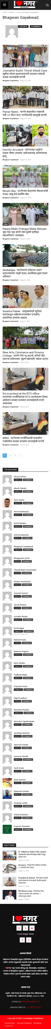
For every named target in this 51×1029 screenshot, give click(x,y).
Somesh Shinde (21, 756)
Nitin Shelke (19, 663)
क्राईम (4, 66)
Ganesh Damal (21, 593)
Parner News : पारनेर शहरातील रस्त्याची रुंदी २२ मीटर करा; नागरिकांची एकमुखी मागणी (25, 113)
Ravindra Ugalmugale (24, 721)
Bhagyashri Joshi (22, 558)
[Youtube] (32, 928)
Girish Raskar (20, 605)
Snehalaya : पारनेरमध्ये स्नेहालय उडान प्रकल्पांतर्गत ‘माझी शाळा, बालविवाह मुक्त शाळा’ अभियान (25, 273)
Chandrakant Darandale (25, 570)
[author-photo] (11, 31)
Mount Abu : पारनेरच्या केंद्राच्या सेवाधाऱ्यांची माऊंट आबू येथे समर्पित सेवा (25, 192)
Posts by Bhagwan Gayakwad (27, 12)
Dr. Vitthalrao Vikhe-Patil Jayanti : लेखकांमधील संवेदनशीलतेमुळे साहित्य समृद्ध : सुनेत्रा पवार (32, 854)
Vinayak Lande (20, 803)
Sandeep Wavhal (21, 733)
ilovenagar (19, 628)
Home (5, 12)
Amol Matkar (20, 523)
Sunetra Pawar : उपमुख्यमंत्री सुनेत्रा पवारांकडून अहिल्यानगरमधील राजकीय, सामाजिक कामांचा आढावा (22, 314)
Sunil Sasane (20, 779)
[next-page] (21, 455)
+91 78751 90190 (33, 1007)
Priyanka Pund (20, 686)
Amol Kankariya (21, 511)
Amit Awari (19, 500)
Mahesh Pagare (21, 651)
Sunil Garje (19, 768)
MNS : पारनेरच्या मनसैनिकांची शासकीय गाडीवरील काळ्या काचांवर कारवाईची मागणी (23, 439)
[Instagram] (19, 928)
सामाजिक (5, 107)
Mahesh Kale (20, 640)
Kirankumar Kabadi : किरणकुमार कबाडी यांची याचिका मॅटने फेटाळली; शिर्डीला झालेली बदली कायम (33, 880)
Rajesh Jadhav (20, 698)
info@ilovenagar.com (30, 1001)
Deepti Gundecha (22, 581)
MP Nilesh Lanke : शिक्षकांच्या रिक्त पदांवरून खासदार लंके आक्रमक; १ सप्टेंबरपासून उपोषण (31, 893)
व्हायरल (5, 145)
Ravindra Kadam (21, 709)
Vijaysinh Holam (21, 791)
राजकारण (5, 307)
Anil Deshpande (21, 535)
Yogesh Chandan (22, 826)
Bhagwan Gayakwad (10, 80)
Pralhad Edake (20, 674)
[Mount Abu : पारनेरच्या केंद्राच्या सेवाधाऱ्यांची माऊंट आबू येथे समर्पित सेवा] (25, 176)
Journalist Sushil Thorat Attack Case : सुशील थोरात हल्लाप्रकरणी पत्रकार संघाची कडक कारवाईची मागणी (25, 74)
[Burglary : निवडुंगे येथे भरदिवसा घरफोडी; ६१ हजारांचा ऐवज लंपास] (9, 868)
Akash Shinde (20, 488)
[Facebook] (22, 939)
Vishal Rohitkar (21, 814)
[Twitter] (25, 928)
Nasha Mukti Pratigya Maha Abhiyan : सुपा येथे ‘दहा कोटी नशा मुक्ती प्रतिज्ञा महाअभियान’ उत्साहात (25, 232)
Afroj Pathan (20, 476)
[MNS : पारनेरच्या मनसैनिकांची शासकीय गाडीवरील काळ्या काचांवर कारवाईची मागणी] (25, 423)
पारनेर (4, 434)
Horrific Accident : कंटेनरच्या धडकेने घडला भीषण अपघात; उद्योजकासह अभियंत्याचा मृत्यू (25, 153)
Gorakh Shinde (21, 616)
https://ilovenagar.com (21, 634)
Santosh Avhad (21, 744)
